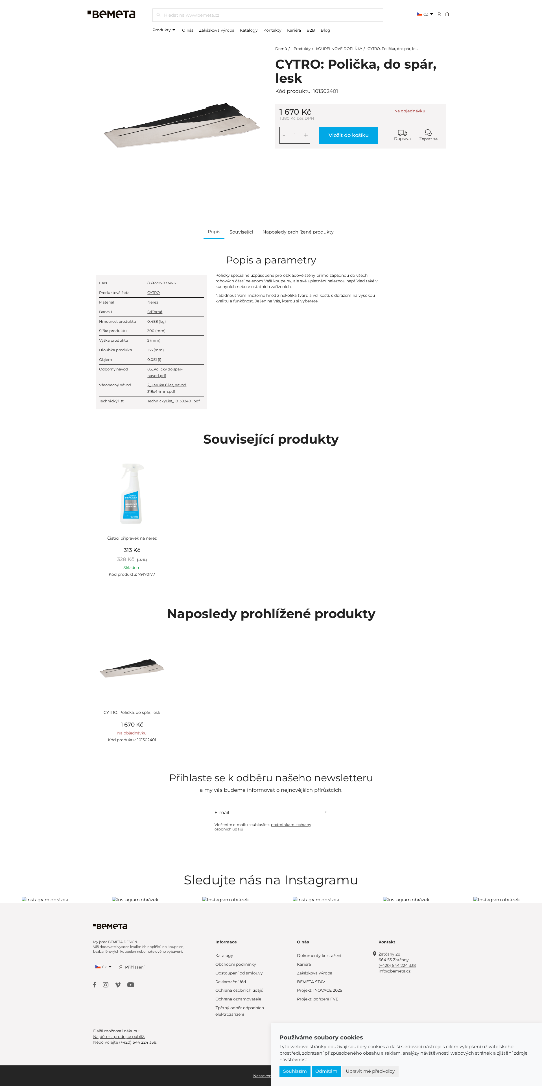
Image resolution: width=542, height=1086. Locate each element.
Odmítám (326, 1071)
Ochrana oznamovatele (238, 999)
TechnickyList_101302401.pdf (173, 401)
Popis (214, 231)
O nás (187, 30)
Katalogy (249, 30)
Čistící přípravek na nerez (132, 538)
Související (241, 232)
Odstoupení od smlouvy (239, 973)
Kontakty (272, 30)
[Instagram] (106, 984)
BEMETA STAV (311, 981)
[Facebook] (95, 984)
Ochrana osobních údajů (239, 990)
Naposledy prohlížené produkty (298, 232)
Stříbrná (154, 311)
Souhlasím (295, 1071)
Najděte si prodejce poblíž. (119, 1036)
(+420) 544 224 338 (397, 965)
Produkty (162, 29)
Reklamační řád (230, 981)
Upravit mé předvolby (370, 1071)
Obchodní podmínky (235, 964)
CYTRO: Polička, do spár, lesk (393, 48)
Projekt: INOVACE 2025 (319, 990)
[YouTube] (130, 984)
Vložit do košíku (349, 135)
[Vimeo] (118, 984)
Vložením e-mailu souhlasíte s (263, 826)
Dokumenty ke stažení (319, 955)
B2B (311, 30)
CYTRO (153, 292)
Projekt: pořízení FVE (317, 999)
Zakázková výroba (216, 30)
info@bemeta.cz (394, 971)
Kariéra (294, 30)
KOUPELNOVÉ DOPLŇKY (339, 48)
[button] (450, 13)
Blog (325, 30)
